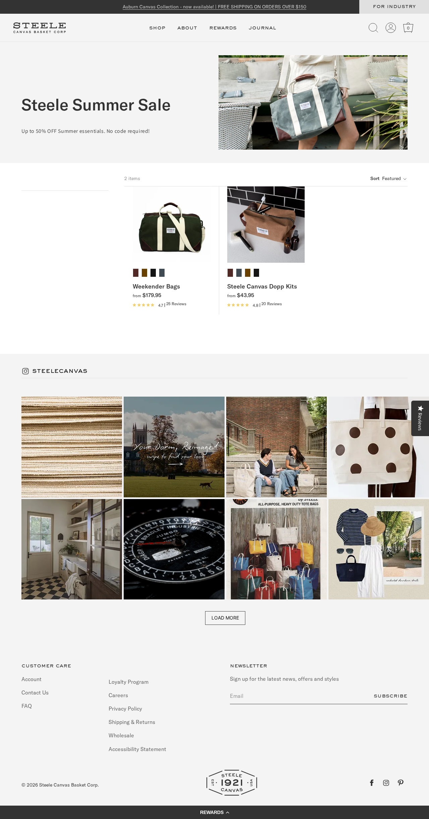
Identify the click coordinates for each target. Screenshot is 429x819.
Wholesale (121, 735)
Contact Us (35, 692)
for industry (394, 6)
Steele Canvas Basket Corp (68, 785)
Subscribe (390, 696)
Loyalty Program (128, 682)
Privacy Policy (125, 708)
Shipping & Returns (132, 722)
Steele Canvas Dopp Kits (262, 287)
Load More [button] (225, 618)
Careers (118, 695)
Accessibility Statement (137, 749)
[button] (157, 31)
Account (31, 679)
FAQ (26, 706)
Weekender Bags (156, 287)
